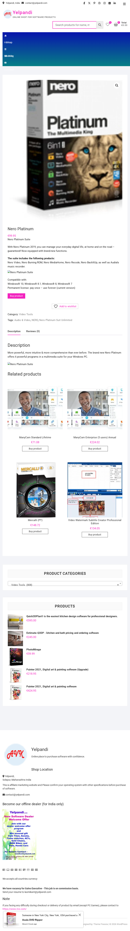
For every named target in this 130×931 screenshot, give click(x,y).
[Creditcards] (28, 868)
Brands (9, 49)
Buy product (16, 296)
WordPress (122, 924)
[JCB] (36, 868)
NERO (35, 320)
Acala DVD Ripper (32, 919)
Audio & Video (22, 320)
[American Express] (4, 868)
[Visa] (12, 868)
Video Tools (26, 314)
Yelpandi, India (12, 3)
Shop (9, 42)
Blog (11, 56)
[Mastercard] (8, 868)
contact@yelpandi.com (36, 3)
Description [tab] (14, 331)
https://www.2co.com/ (15, 909)
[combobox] (65, 583)
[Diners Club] (20, 868)
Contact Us (9, 62)
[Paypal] (16, 868)
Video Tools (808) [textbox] (63, 584)
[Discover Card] (24, 868)
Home (9, 35)
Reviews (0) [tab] (33, 331)
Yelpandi (22, 12)
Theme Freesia (100, 924)
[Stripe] (32, 868)
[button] (117, 85)
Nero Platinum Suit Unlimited (55, 320)
